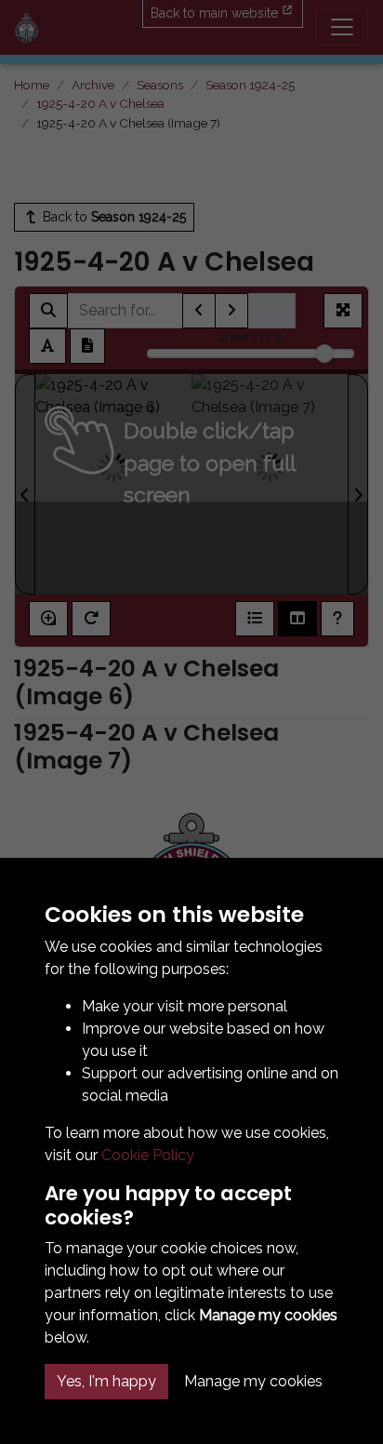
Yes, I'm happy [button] (106, 1381)
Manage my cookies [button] (253, 1381)
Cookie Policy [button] (147, 1155)
